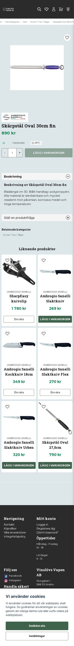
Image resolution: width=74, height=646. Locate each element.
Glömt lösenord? (47, 532)
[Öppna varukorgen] (61, 9)
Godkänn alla (37, 625)
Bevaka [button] (19, 319)
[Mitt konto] (53, 9)
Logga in (42, 524)
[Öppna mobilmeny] (68, 9)
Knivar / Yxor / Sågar (40, 22)
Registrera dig (45, 528)
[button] (67, 37)
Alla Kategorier (12, 22)
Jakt (25, 22)
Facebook (15, 575)
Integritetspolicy (15, 536)
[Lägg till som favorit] (46, 9)
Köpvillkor (10, 528)
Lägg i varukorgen (55, 319)
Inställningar (37, 635)
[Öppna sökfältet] (39, 9)
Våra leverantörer (15, 532)
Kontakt (9, 524)
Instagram (15, 580)
